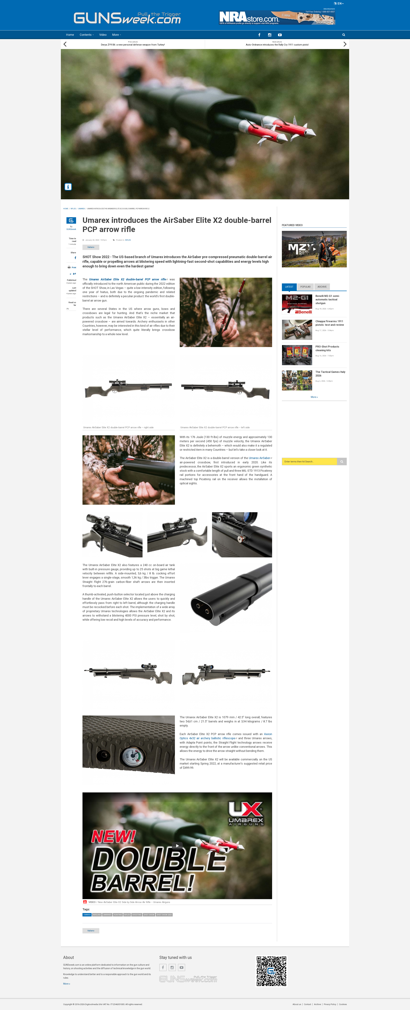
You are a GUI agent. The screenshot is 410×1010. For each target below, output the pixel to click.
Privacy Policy (330, 1004)
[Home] (127, 16)
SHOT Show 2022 (164, 915)
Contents (86, 34)
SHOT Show (149, 915)
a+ (74, 273)
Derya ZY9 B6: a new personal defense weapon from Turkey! (133, 44)
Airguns (97, 915)
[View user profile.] (71, 220)
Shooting (136, 915)
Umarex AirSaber (260, 458)
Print (74, 267)
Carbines (107, 915)
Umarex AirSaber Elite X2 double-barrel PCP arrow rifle (128, 279)
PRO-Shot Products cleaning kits (327, 348)
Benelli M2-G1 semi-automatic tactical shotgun (328, 299)
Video (103, 34)
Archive (322, 287)
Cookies (343, 1004)
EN (339, 3)
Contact (307, 1004)
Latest (291, 287)
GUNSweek (71, 229)
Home (70, 34)
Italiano (91, 247)
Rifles (128, 240)
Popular (305, 287)
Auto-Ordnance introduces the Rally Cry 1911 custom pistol (277, 44)
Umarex (87, 915)
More (115, 34)
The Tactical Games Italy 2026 (330, 373)
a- (71, 274)
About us (297, 1004)
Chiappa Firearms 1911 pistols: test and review (330, 323)
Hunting (118, 915)
